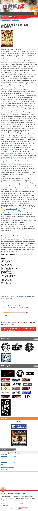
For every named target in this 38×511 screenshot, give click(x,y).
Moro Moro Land (11, 209)
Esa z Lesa (4, 178)
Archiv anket (5, 469)
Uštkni (28, 195)
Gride (4, 126)
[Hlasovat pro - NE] (7, 462)
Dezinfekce (9, 153)
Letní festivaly (19, 296)
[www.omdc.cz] (19, 445)
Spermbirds (17, 55)
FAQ (20, 421)
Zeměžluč (28, 143)
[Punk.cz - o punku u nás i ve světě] (13, 6)
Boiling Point (20, 216)
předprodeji (7, 238)
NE (2, 464)
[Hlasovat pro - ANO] (7, 457)
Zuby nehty (32, 103)
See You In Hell (6, 164)
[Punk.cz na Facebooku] (19, 428)
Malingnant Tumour (7, 114)
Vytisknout (8, 298)
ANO (2, 459)
